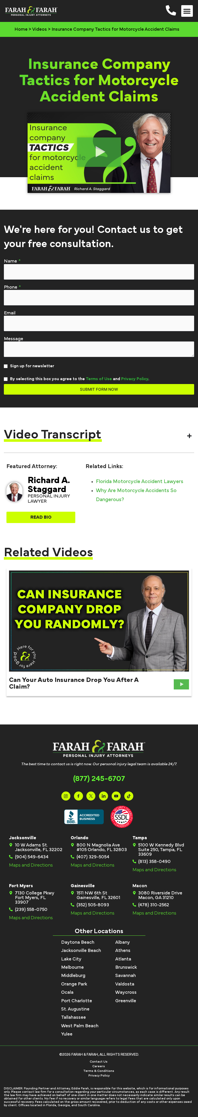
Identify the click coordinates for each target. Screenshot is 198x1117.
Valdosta (124, 984)
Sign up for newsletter (32, 366)
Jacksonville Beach (81, 950)
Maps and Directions (31, 865)
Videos (39, 29)
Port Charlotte (76, 1001)
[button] (187, 11)
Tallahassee (73, 1017)
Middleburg (73, 975)
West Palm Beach (79, 1026)
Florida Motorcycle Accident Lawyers (139, 481)
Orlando (79, 838)
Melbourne (72, 967)
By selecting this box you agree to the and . (79, 379)
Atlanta (123, 959)
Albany (122, 942)
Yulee (66, 1034)
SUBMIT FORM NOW (99, 389)
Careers (98, 1066)
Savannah (125, 975)
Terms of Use (99, 379)
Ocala (67, 992)
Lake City (71, 959)
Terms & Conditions (98, 1071)
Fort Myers (21, 886)
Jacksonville (22, 838)
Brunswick (126, 967)
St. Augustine (75, 1009)
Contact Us (99, 1061)
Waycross (126, 992)
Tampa (140, 838)
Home (21, 29)
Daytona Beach (77, 942)
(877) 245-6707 (99, 778)
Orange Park (74, 984)
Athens (122, 950)
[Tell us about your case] (99, 338)
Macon (140, 886)
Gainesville (83, 886)
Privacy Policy (134, 379)
